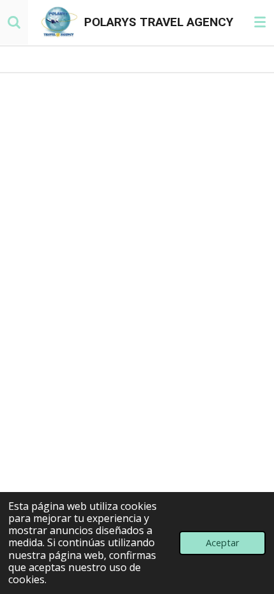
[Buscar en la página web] (14, 22)
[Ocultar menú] (260, 22)
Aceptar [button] (222, 543)
